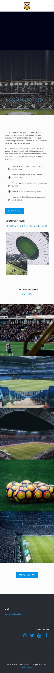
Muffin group (27, 667)
